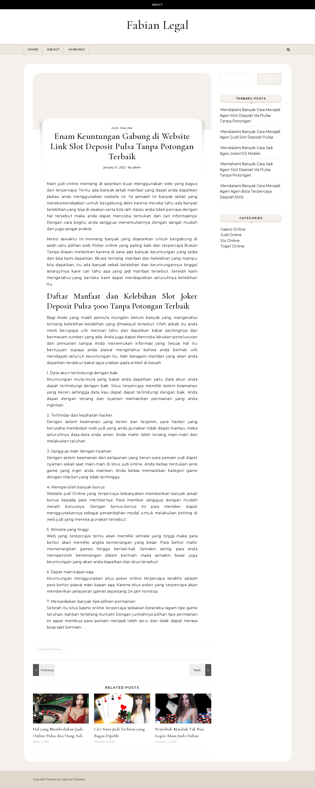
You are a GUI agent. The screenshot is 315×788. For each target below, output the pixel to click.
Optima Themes (73, 779)
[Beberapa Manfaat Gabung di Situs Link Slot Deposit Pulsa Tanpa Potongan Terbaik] (200, 670)
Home (33, 49)
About (157, 4)
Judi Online (122, 128)
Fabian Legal (157, 24)
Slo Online (230, 240)
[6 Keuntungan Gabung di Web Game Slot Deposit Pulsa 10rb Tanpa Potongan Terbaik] (43, 670)
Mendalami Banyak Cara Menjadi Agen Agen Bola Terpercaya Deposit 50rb (250, 191)
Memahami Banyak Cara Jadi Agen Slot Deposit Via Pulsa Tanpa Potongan (246, 169)
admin (136, 167)
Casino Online (233, 229)
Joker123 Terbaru (50, 649)
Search (269, 79)
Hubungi (76, 49)
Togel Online (232, 246)
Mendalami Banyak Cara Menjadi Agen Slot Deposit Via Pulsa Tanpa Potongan (250, 115)
